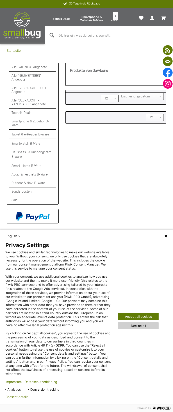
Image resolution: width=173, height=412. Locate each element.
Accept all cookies (138, 316)
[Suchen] (51, 35)
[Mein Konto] (152, 17)
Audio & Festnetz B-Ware (29, 174)
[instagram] (168, 84)
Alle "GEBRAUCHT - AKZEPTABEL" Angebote (28, 102)
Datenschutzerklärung (41, 382)
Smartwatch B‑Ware (25, 144)
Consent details (16, 397)
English (11, 236)
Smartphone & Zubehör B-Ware (30, 123)
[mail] (168, 61)
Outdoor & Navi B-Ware (28, 183)
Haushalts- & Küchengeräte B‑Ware (31, 154)
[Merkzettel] (141, 17)
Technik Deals (21, 113)
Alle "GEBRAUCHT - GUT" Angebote (29, 90)
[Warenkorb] (163, 17)
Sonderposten (21, 192)
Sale (14, 200)
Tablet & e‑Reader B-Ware (30, 134)
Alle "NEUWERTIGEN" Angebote (26, 77)
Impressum (13, 382)
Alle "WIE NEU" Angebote (29, 67)
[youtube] (168, 50)
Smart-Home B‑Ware (26, 166)
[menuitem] (60, 19)
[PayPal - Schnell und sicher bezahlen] (33, 216)
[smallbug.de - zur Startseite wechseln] (22, 25)
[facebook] (168, 72)
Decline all (138, 326)
